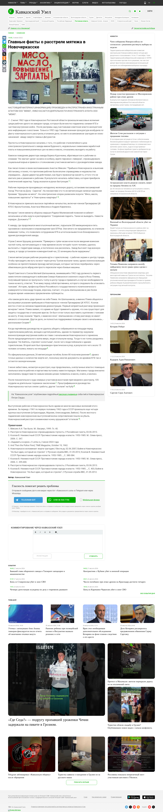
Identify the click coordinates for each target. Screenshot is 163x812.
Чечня (136, 21)
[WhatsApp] (4, 46)
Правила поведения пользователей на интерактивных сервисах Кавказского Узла (58, 807)
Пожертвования (116, 797)
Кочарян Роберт (117, 326)
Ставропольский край (124, 21)
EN (154, 3)
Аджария (20, 17)
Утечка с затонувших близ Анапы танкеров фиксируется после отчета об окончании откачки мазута (25, 631)
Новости (12, 3)
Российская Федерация (64, 21)
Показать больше (81, 782)
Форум (75, 3)
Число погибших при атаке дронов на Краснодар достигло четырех (114, 581)
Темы (22, 3)
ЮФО (23, 25)
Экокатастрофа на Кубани (144, 28)
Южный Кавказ (14, 25)
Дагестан (99, 17)
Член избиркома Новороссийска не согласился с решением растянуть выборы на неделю (131, 44)
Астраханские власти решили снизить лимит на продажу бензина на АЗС (131, 184)
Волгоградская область (78, 17)
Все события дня (147, 593)
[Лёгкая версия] (145, 3)
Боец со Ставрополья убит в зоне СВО (28, 581)
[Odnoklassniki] (4, 58)
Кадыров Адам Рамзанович (122, 359)
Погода (122, 3)
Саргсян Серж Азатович (121, 392)
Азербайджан (37, 17)
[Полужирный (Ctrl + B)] (35, 532)
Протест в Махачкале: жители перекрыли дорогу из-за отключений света (130, 683)
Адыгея (28, 17)
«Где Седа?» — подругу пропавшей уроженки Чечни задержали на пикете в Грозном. (48, 722)
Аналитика (45, 3)
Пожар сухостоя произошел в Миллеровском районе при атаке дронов (131, 95)
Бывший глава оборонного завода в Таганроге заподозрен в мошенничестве (37, 572)
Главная (11, 33)
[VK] (4, 38)
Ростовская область (81, 21)
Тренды (32, 3)
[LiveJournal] (4, 62)
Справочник (21, 33)
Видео (95, 3)
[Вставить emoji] (55, 532)
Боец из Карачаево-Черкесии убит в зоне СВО (104, 589)
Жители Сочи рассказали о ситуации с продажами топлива (128, 134)
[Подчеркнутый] (45, 532)
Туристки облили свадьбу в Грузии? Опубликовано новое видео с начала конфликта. (130, 726)
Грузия (91, 17)
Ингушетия (108, 17)
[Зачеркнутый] (49, 532)
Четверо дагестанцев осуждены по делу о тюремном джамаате (39, 589)
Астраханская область (60, 17)
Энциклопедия (61, 3)
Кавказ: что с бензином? (20, 28)
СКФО (112, 21)
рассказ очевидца (68, 394)
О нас (85, 797)
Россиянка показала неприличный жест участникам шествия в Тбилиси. (126, 776)
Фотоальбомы (109, 3)
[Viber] (4, 50)
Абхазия (11, 17)
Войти (149, 11)
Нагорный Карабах (48, 21)
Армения (48, 17)
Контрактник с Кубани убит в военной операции (106, 571)
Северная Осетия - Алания (99, 21)
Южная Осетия (145, 21)
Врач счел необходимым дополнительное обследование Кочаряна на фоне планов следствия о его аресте (99, 632)
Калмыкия (134, 17)
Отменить (93, 556)
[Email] (4, 66)
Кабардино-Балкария (122, 17)
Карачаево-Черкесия (16, 21)
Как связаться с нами (99, 797)
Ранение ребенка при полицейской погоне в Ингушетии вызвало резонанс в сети (62, 631)
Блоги (85, 3)
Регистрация (42, 556)
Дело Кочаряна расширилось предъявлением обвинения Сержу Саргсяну (135, 631)
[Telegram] (4, 42)
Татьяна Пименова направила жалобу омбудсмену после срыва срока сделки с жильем (128, 266)
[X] (4, 54)
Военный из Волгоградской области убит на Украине (130, 223)
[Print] (4, 70)
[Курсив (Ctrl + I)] (40, 532)
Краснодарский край (32, 21)
